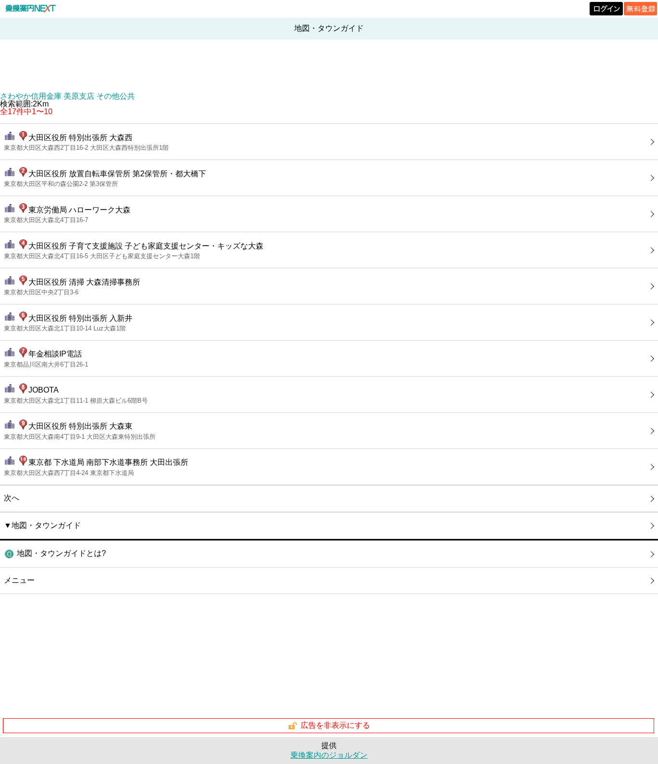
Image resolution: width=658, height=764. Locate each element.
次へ (11, 498)
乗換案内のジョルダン (329, 755)
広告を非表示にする (335, 725)
